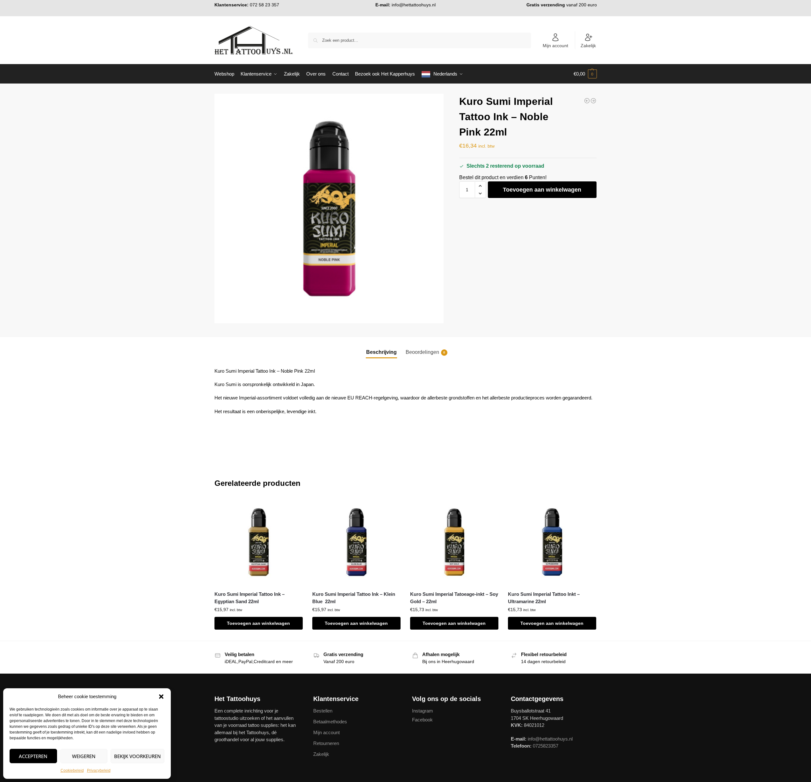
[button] (161, 696)
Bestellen (322, 710)
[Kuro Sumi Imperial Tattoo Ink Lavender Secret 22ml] (587, 101)
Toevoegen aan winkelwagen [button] (258, 623)
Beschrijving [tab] (381, 352)
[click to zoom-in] (329, 208)
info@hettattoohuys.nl (414, 4)
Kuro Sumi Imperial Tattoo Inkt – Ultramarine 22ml (544, 597)
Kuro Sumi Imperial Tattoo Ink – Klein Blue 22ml (353, 597)
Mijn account (555, 45)
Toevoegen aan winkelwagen (542, 189)
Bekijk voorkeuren (137, 756)
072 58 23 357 (264, 4)
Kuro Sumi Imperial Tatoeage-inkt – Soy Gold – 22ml (454, 597)
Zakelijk (588, 45)
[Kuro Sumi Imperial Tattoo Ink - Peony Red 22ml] (593, 101)
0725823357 (545, 746)
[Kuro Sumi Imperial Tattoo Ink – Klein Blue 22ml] (356, 542)
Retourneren (326, 743)
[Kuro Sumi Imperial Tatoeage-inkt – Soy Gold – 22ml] (454, 542)
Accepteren (33, 756)
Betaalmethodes (330, 721)
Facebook (422, 719)
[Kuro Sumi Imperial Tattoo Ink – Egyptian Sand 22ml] (258, 542)
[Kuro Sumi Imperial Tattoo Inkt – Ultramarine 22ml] (552, 542)
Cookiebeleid (72, 770)
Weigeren (84, 756)
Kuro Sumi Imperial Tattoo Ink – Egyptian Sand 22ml (249, 597)
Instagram (422, 710)
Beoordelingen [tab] (425, 352)
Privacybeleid (99, 770)
